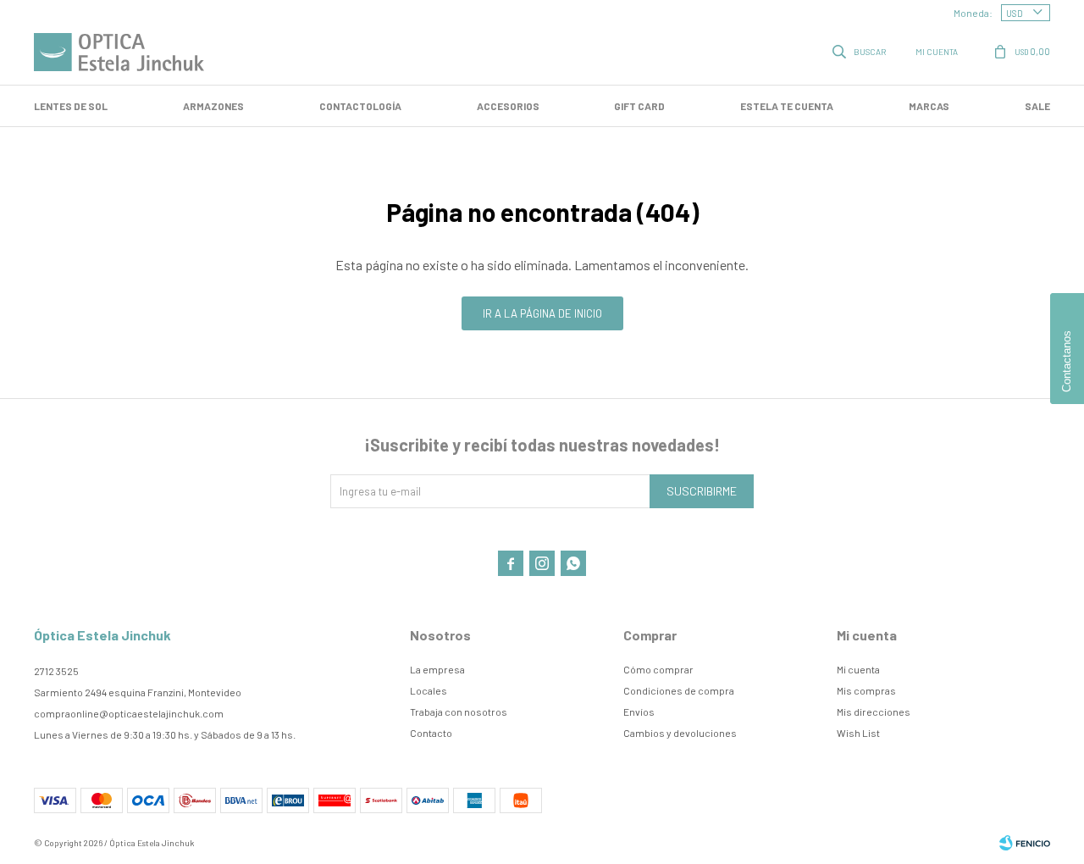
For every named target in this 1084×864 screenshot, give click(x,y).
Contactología (360, 106)
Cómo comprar (658, 669)
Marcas (929, 106)
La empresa (437, 669)
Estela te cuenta (786, 106)
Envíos (639, 711)
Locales (428, 690)
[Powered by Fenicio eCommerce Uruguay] (1024, 843)
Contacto (431, 733)
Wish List (858, 733)
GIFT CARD (639, 106)
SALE (1037, 106)
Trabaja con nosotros (458, 711)
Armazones (213, 106)
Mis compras (866, 690)
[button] (860, 51)
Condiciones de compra (678, 690)
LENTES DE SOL (71, 106)
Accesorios (508, 106)
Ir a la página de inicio (542, 313)
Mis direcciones (873, 711)
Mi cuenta (858, 669)
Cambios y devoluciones (680, 733)
